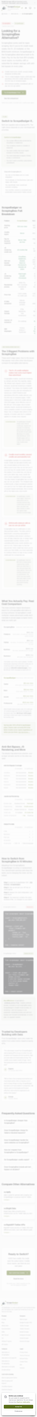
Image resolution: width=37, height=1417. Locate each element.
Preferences (18, 1411)
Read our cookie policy (23, 1402)
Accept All (18, 1407)
